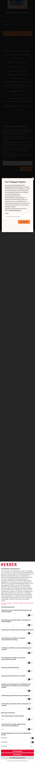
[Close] (32, 179)
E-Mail (6, 213)
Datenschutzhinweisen (15, 210)
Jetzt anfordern (24, 222)
